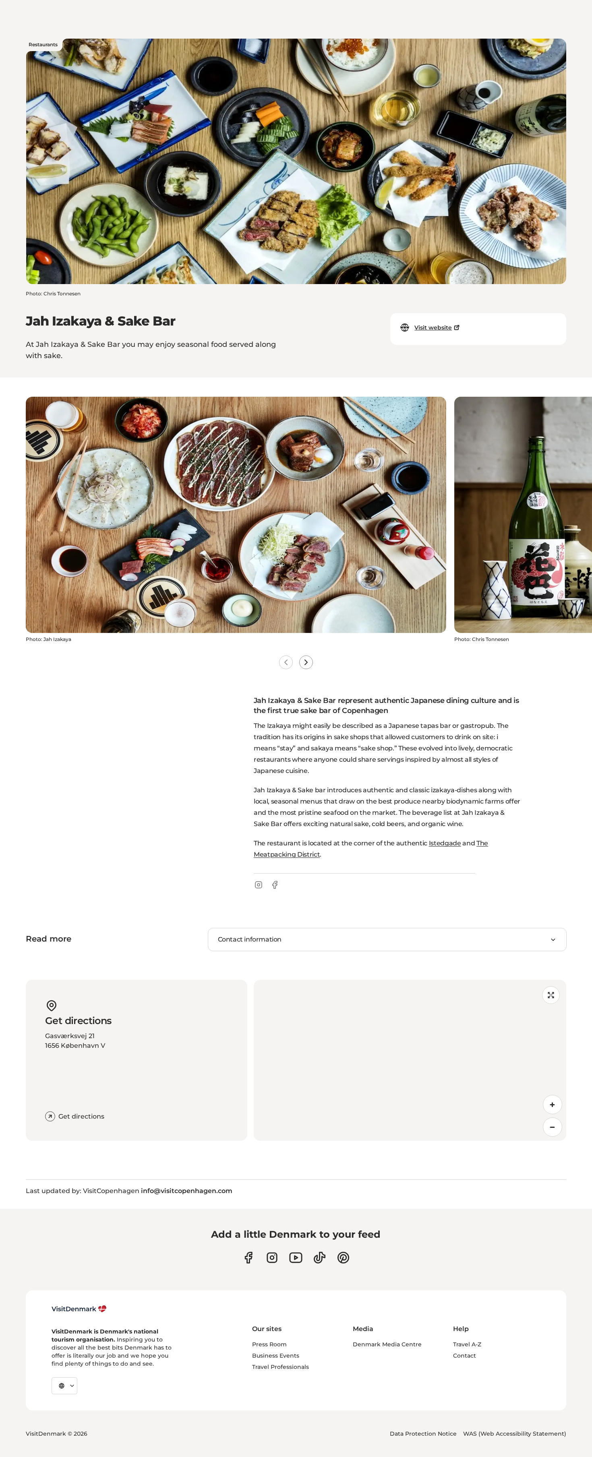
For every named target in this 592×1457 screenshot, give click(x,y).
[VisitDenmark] (79, 1309)
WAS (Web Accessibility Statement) (514, 1433)
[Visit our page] (272, 1258)
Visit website (433, 327)
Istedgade (445, 843)
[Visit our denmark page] (248, 1258)
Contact (464, 1355)
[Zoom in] (552, 1104)
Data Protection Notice (423, 1433)
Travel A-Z (467, 1344)
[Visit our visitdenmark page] (296, 1258)
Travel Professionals (280, 1366)
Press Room (269, 1344)
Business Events (275, 1355)
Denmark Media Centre (387, 1344)
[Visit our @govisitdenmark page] (320, 1258)
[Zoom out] (552, 1127)
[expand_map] (551, 995)
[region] (410, 1060)
